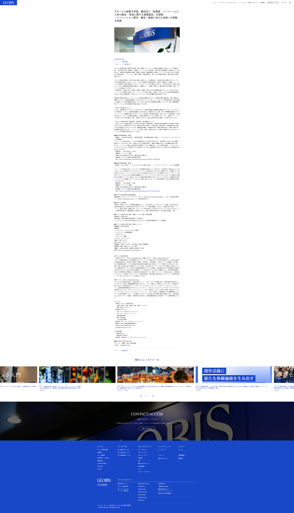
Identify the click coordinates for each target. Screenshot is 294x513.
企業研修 (196, 388)
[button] (147, 429)
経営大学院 (124, 62)
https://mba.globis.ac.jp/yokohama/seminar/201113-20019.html (139, 191)
